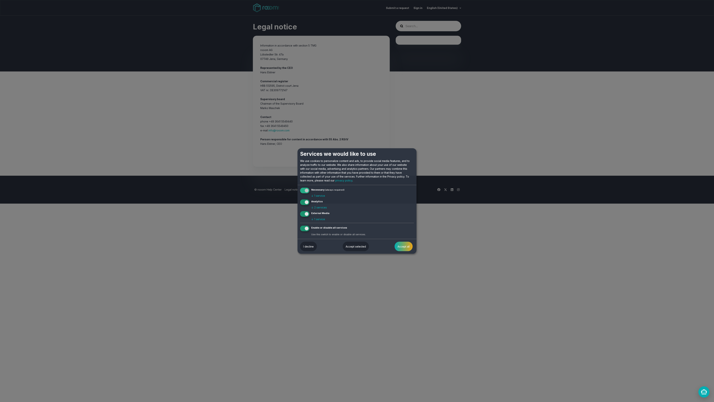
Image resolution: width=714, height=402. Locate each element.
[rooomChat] (704, 392)
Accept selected (356, 246)
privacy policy (343, 180)
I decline (308, 246)
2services (319, 207)
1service (318, 195)
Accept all (404, 246)
